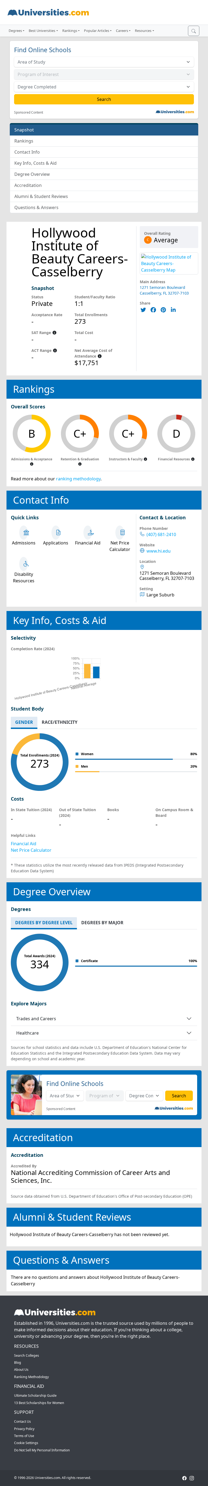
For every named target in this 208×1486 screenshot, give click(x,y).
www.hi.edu (159, 551)
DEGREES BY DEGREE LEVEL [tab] (44, 923)
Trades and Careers (36, 1019)
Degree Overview (32, 174)
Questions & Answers (36, 207)
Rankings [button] (69, 30)
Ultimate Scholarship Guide (35, 1395)
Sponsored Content (28, 112)
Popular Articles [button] (96, 30)
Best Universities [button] (42, 30)
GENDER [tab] (24, 722)
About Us (21, 1369)
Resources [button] (143, 30)
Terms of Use (24, 1436)
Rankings (23, 141)
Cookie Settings (26, 1443)
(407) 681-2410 (161, 534)
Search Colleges (26, 1355)
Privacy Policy (24, 1428)
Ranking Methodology (31, 1377)
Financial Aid (23, 844)
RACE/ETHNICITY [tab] (59, 722)
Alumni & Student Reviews (41, 196)
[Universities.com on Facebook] (184, 1477)
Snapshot (24, 130)
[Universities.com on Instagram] (192, 1477)
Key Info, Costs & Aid (35, 163)
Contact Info (27, 152)
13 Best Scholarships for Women (39, 1403)
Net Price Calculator (31, 850)
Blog (17, 1362)
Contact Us (22, 1421)
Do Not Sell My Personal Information (42, 1450)
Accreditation (28, 185)
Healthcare (27, 1033)
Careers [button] (122, 30)
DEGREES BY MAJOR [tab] (102, 923)
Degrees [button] (15, 30)
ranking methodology (78, 479)
